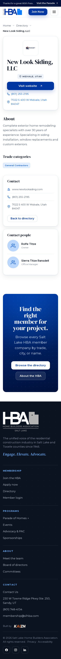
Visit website (36, 86)
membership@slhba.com (21, 615)
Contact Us (10, 592)
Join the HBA (12, 478)
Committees (11, 571)
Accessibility (45, 641)
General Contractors (16, 165)
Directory (22, 25)
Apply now (10, 484)
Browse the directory (30, 365)
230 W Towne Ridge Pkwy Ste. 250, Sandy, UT (26, 600)
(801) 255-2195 (20, 93)
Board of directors (15, 565)
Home (7, 25)
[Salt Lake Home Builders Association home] (12, 12)
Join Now (38, 11)
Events (7, 524)
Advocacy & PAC (14, 531)
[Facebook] (6, 649)
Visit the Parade (46, 3)
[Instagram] (15, 649)
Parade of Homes (16, 518)
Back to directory (22, 218)
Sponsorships (12, 538)
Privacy (31, 641)
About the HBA (30, 375)
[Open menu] (54, 12)
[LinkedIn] (24, 649)
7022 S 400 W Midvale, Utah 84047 (29, 101)
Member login (13, 497)
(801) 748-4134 (12, 609)
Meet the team (13, 558)
